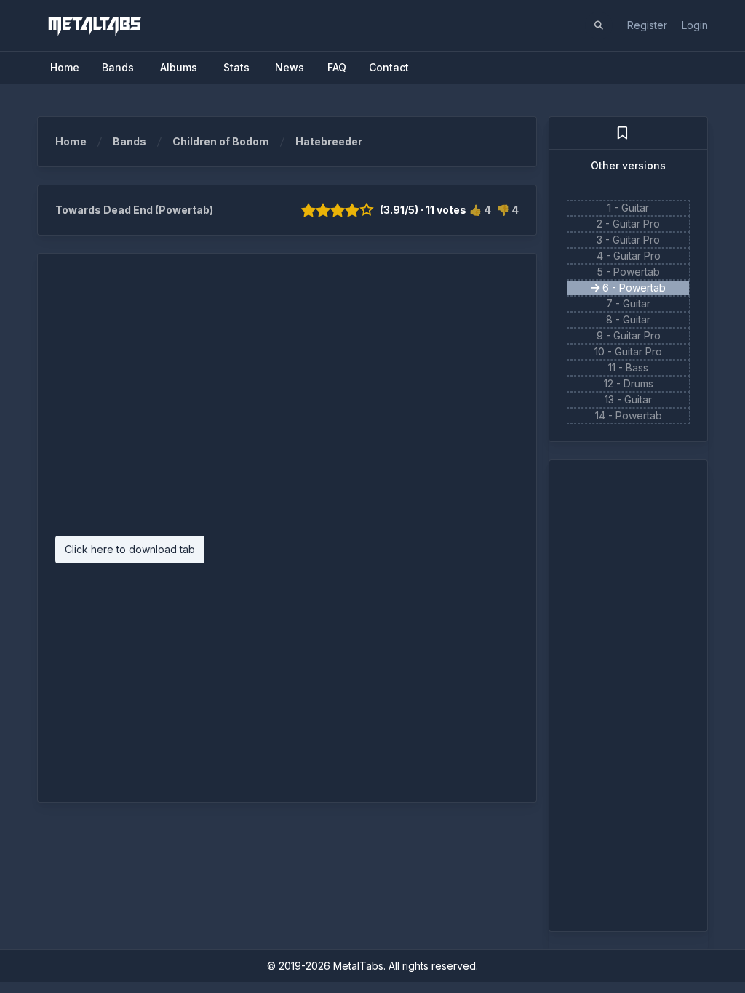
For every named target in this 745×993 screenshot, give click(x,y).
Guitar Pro (636, 223)
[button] (599, 25)
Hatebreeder (328, 141)
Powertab (636, 271)
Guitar (635, 207)
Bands (129, 141)
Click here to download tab (130, 549)
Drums (638, 383)
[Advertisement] (287, 402)
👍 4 (480, 210)
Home (71, 141)
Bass (637, 367)
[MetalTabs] (94, 25)
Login (695, 25)
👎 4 (508, 210)
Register (647, 25)
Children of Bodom (220, 141)
